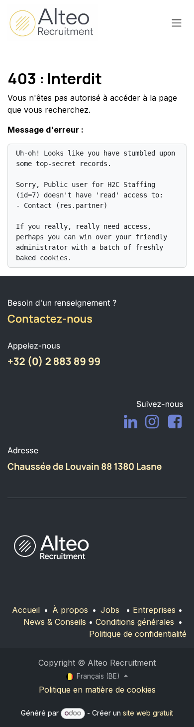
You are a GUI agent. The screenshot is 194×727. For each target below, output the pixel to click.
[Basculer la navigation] (177, 22)
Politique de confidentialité (138, 634)
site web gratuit (148, 713)
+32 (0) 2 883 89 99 (53, 361)
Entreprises (154, 610)
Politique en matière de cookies (97, 690)
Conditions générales (135, 622)
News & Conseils (54, 622)
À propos (70, 610)
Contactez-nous (50, 319)
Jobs (109, 610)
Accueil (26, 610)
